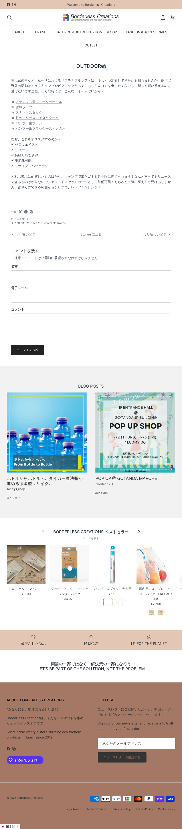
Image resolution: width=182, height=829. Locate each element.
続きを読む (13, 497)
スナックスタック (29, 112)
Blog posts (91, 386)
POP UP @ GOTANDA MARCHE (126, 478)
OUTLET (91, 45)
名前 (14, 266)
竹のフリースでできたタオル (37, 118)
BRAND (41, 32)
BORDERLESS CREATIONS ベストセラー (91, 531)
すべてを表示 (91, 538)
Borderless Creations (30, 797)
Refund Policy (144, 809)
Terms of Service (97, 809)
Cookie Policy (166, 809)
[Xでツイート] (20, 211)
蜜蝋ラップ (24, 107)
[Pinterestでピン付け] (31, 211)
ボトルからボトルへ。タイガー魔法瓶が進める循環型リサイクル (45, 481)
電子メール (19, 288)
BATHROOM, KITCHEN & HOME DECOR (86, 32)
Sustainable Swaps (53, 223)
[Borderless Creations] (91, 17)
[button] (10, 826)
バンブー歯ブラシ (29, 123)
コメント (17, 309)
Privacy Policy (122, 809)
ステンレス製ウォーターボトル (39, 102)
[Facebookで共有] (26, 211)
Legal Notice (73, 809)
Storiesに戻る (91, 234)
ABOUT (20, 32)
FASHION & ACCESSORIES (146, 32)
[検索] (9, 17)
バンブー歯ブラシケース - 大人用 (41, 128)
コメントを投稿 (28, 350)
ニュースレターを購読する (122, 757)
